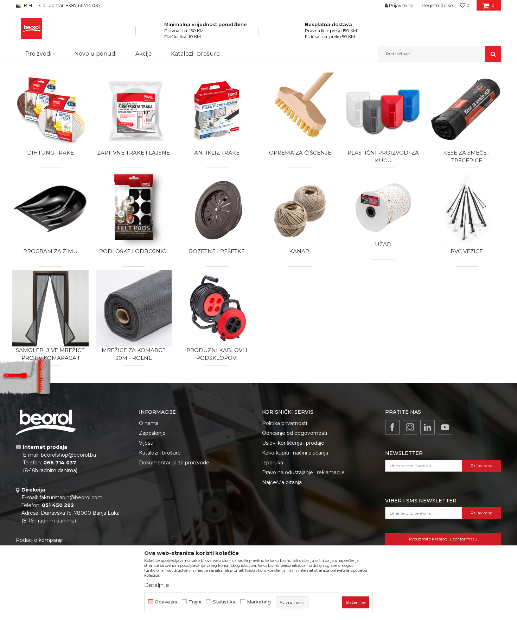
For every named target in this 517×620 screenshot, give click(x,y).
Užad (383, 244)
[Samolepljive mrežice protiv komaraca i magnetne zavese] (50, 308)
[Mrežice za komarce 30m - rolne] (134, 308)
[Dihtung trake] (50, 111)
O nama (149, 423)
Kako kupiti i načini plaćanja (295, 453)
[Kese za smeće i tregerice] (466, 111)
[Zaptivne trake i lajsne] (134, 111)
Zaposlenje (152, 433)
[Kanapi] (300, 209)
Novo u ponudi (95, 53)
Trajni (195, 602)
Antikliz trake (217, 152)
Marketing (259, 602)
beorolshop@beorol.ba (68, 455)
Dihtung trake (50, 152)
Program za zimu (50, 251)
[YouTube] (445, 427)
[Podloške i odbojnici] (134, 209)
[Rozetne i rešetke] (217, 209)
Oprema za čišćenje (300, 152)
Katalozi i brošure (160, 453)
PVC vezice (467, 251)
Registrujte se (437, 5)
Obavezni (166, 602)
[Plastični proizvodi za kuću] (383, 111)
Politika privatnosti (284, 423)
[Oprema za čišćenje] (300, 111)
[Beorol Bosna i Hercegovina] (31, 28)
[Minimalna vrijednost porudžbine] (155, 33)
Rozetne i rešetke (217, 251)
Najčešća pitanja (282, 482)
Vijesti (146, 443)
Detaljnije (156, 585)
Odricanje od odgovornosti (294, 433)
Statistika (224, 602)
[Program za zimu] (50, 209)
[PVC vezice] (466, 209)
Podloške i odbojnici (133, 251)
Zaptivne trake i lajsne (133, 152)
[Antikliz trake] (217, 111)
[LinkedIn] (427, 427)
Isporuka (272, 462)
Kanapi (300, 251)
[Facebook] (392, 427)
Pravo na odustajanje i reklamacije (303, 472)
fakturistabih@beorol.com (71, 497)
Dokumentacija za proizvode (174, 462)
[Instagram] (410, 427)
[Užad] (383, 206)
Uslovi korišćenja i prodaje (293, 443)
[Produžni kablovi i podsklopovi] (217, 308)
